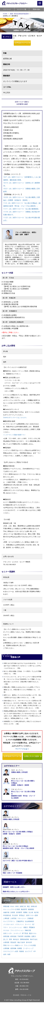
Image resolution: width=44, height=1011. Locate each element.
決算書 (12, 912)
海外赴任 (16, 939)
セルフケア (28, 951)
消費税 (25, 912)
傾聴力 (25, 927)
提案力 (34, 936)
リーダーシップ (28, 948)
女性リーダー (7, 933)
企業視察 (6, 942)
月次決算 (15, 915)
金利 (4, 954)
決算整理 (19, 912)
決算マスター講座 (32, 915)
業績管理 (24, 909)
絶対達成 (13, 936)
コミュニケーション (15, 927)
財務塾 (19, 948)
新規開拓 (27, 936)
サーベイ (28, 924)
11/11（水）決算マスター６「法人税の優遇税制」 (21, 209)
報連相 (21, 951)
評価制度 (30, 918)
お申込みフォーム (21, 43)
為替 (8, 954)
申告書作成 (7, 915)
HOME (5, 14)
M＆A (12, 906)
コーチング (17, 933)
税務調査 (31, 909)
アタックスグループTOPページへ (22, 976)
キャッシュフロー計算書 (11, 909)
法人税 (31, 912)
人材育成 (13, 918)
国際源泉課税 (24, 939)
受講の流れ (36, 9)
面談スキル (32, 933)
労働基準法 (20, 921)
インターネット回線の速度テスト (14, 435)
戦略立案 (28, 930)
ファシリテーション (17, 930)
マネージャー (21, 918)
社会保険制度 (29, 921)
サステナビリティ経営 (10, 951)
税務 (11, 14)
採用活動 (6, 936)
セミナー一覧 (21, 9)
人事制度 (6, 918)
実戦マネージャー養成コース (13, 945)
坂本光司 (29, 942)
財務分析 (34, 906)
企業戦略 (6, 948)
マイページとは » (22, 749)
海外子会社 (33, 939)
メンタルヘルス (8, 924)
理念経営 (13, 942)
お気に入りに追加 (31, 756)
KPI (34, 951)
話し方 (5, 939)
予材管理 (20, 936)
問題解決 (32, 927)
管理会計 (22, 915)
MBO (17, 906)
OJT (33, 924)
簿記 (28, 906)
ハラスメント (19, 924)
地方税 (36, 912)
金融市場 (6, 912)
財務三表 (23, 906)
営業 (10, 939)
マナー (5, 927)
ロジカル (6, 930)
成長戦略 (13, 948)
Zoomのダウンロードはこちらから (15, 417)
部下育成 (25, 933)
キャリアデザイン (9, 921)
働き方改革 (21, 942)
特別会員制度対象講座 (21, 14)
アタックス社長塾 (30, 945)
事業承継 (6, 906)
